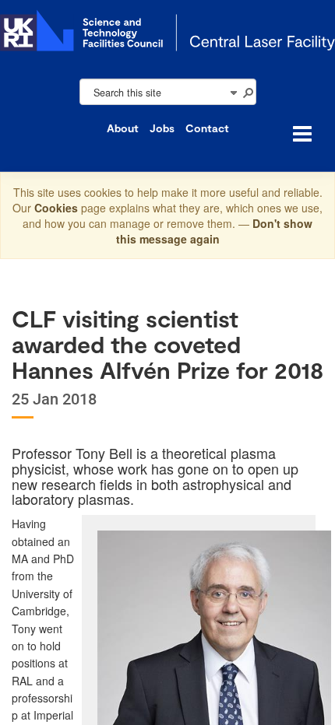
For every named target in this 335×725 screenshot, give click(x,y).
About (123, 128)
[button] (248, 92)
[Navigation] (233, 92)
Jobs (162, 128)
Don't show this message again (214, 231)
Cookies (57, 207)
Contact (207, 128)
